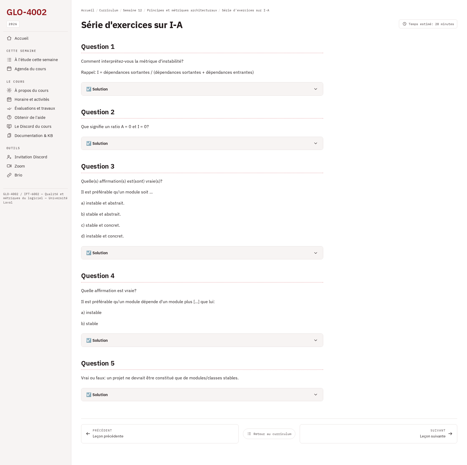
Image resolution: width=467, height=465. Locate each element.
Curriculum (108, 10)
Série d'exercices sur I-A (245, 10)
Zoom (20, 166)
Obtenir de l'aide (30, 117)
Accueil (21, 38)
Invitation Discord (31, 156)
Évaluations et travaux (35, 108)
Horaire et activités (32, 99)
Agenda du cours (30, 68)
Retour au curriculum (272, 434)
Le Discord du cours (33, 126)
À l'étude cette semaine (36, 59)
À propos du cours (31, 90)
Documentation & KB (34, 135)
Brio (18, 175)
